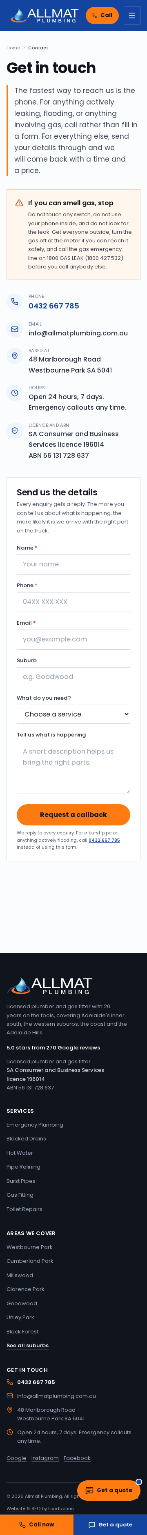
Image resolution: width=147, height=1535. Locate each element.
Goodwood (22, 1303)
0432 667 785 (54, 306)
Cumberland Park (30, 1261)
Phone (27, 585)
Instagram (45, 1458)
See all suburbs (28, 1345)
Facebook (77, 1458)
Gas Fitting (20, 1195)
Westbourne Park (30, 1247)
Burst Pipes (21, 1181)
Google (17, 1458)
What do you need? (44, 698)
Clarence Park (26, 1289)
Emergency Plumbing (35, 1125)
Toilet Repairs (24, 1209)
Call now (41, 1524)
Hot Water (20, 1153)
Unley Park (20, 1317)
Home (13, 47)
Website (16, 1508)
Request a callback (73, 814)
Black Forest (22, 1331)
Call (106, 15)
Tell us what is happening (51, 735)
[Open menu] (132, 15)
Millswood (20, 1275)
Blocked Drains (26, 1138)
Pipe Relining (23, 1167)
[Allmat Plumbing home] (43, 15)
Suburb (27, 660)
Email (26, 623)
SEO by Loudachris (52, 1508)
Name (27, 548)
